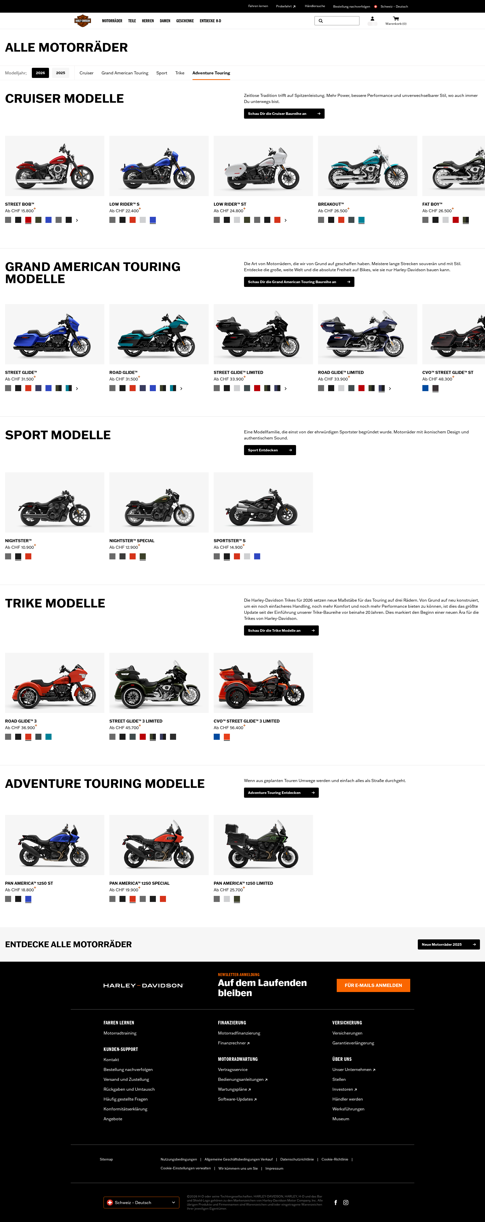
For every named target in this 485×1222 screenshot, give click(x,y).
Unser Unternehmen (352, 1069)
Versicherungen (347, 1033)
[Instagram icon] (346, 1202)
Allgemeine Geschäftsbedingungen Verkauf (239, 1159)
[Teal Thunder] (361, 220)
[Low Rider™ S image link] (159, 166)
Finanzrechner (232, 1042)
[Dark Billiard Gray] (8, 220)
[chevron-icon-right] (77, 220)
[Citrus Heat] (227, 737)
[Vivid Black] (18, 220)
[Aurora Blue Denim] (48, 220)
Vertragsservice (233, 1069)
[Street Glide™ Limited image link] (263, 334)
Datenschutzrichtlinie (297, 1159)
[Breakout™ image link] (367, 166)
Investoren (342, 1089)
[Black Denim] (122, 556)
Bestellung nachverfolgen (351, 6)
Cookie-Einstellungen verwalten (186, 1168)
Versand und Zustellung (126, 1079)
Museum (340, 1118)
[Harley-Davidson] (157, 986)
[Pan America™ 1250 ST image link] (54, 845)
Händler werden (347, 1099)
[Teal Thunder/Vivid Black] (69, 388)
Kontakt (111, 1059)
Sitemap (106, 1159)
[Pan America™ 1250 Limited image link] (263, 845)
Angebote (113, 1118)
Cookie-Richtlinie (335, 1159)
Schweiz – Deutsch (394, 6)
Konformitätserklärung (125, 1108)
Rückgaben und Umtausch (129, 1089)
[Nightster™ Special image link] (159, 502)
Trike (179, 72)
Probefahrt (284, 6)
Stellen (339, 1079)
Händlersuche (315, 6)
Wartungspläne (232, 1089)
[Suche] (336, 20)
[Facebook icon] (336, 1202)
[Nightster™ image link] (54, 502)
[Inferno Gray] (435, 388)
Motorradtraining (120, 1033)
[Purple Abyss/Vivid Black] (277, 388)
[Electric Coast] (425, 388)
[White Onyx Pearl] (143, 220)
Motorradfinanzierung (239, 1033)
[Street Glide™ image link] (54, 334)
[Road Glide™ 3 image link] (54, 683)
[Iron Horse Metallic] (351, 220)
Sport (161, 72)
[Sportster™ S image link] (263, 502)
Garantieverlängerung (353, 1042)
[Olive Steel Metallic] (38, 220)
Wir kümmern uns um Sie (238, 1168)
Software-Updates (235, 1099)
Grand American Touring (125, 72)
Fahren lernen (258, 6)
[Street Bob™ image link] (54, 166)
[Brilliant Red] (28, 220)
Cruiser (86, 72)
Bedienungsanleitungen (241, 1079)
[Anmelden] (372, 21)
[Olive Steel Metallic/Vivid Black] (466, 220)
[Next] (475, 180)
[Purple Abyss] (38, 388)
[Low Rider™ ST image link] (263, 166)
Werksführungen (348, 1108)
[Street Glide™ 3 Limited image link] (159, 683)
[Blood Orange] (133, 220)
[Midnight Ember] (173, 737)
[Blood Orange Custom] (28, 556)
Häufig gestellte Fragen (126, 1099)
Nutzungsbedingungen (179, 1159)
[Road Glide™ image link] (159, 334)
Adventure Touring (211, 72)
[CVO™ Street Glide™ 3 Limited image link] (263, 683)
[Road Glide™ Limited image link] (367, 334)
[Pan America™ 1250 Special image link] (159, 845)
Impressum (274, 1168)
